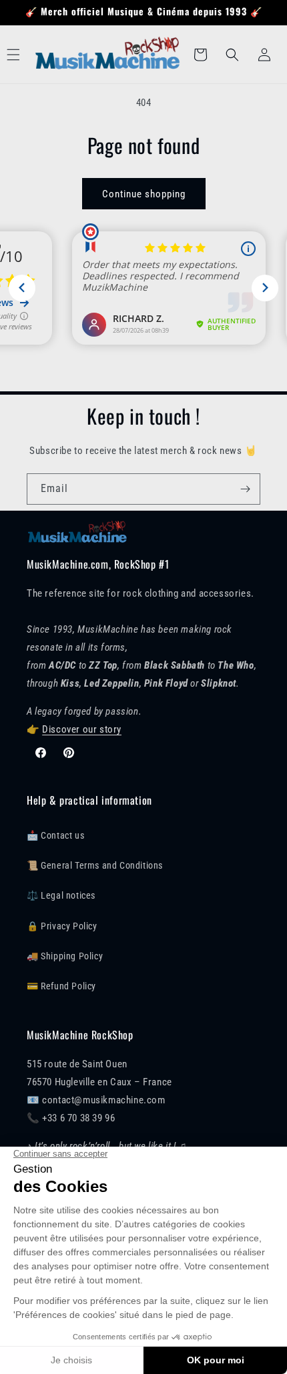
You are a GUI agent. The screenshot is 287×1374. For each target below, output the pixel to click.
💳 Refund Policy (61, 986)
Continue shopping (144, 194)
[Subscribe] (245, 489)
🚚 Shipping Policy (65, 956)
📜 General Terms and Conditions (95, 865)
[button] (232, 54)
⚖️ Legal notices (61, 895)
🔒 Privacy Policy (62, 926)
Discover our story (81, 729)
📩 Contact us (55, 835)
